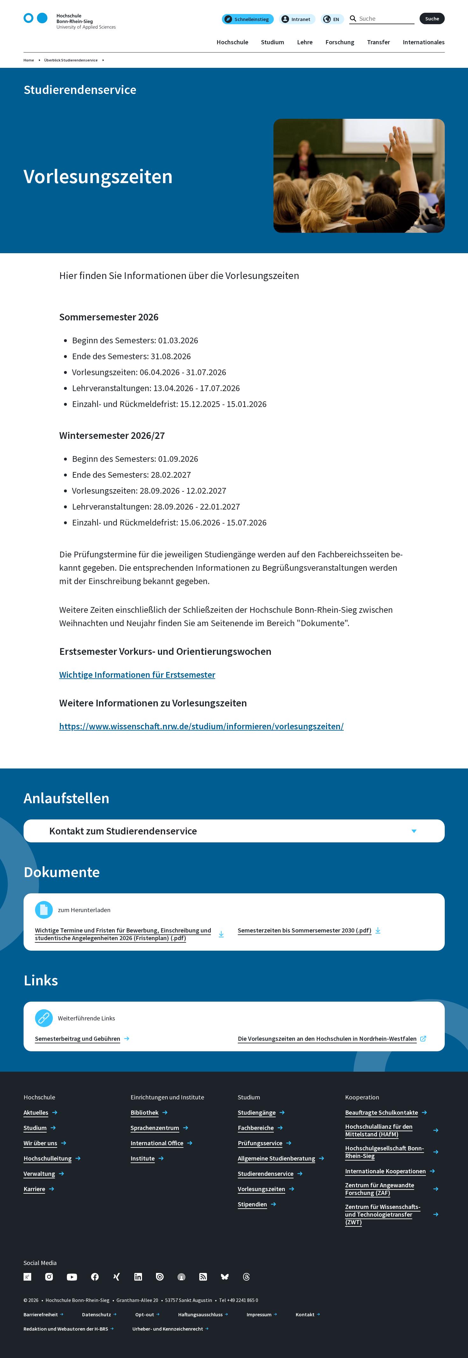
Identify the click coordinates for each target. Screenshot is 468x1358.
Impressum (259, 1314)
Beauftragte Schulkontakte (381, 1112)
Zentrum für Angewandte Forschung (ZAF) (379, 1189)
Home (29, 60)
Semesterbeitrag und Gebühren (77, 1038)
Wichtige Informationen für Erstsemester (137, 674)
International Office (157, 1143)
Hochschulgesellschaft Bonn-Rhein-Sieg (384, 1152)
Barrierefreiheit (41, 1314)
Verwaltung (39, 1173)
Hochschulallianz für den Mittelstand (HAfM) (379, 1130)
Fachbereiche (256, 1128)
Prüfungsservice (260, 1143)
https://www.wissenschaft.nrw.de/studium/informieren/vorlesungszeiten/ (201, 726)
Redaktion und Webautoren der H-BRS (66, 1329)
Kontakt (305, 1314)
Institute (143, 1158)
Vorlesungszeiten (261, 1189)
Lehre (305, 42)
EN (336, 19)
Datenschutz (96, 1314)
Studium (272, 42)
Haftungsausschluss (200, 1314)
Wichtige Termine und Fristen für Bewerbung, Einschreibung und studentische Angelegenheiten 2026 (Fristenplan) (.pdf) (123, 934)
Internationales (424, 42)
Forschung (339, 42)
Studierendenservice (266, 1173)
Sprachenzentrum (155, 1128)
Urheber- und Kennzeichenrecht (167, 1329)
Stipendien (252, 1204)
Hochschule (232, 42)
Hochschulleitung (48, 1158)
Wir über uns (40, 1143)
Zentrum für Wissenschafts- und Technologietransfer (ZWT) (383, 1214)
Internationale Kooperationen (385, 1171)
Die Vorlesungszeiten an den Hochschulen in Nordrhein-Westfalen (327, 1038)
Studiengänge (257, 1112)
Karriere (34, 1189)
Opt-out (144, 1314)
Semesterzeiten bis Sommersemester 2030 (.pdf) (305, 930)
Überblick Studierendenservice (71, 60)
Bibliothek (145, 1112)
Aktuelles (36, 1112)
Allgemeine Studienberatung (276, 1158)
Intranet (301, 19)
